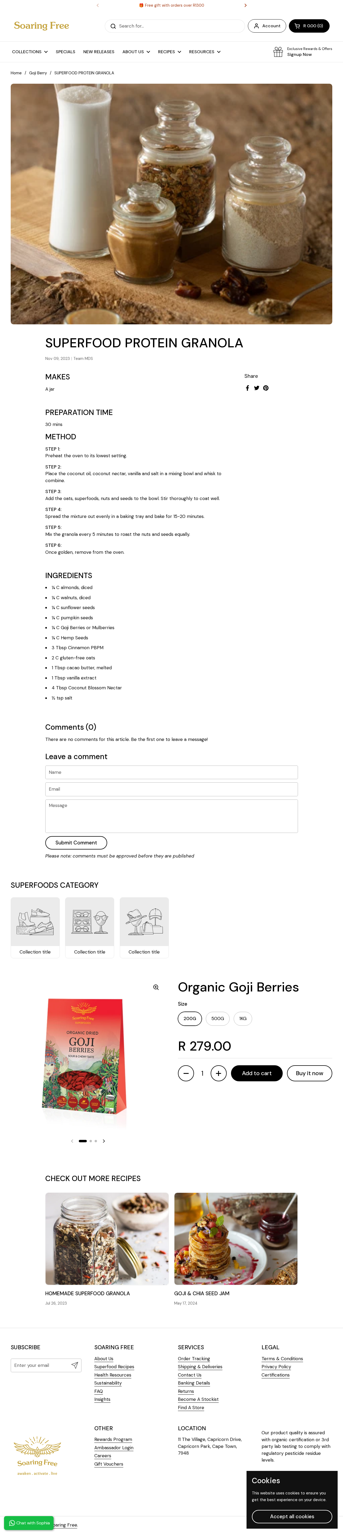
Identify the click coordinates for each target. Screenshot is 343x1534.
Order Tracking (194, 1359)
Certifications (276, 1375)
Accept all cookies (292, 1516)
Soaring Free (63, 1525)
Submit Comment (76, 842)
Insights (102, 1399)
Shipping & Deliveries (200, 1367)
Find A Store (191, 1407)
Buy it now (309, 1073)
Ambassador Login (113, 1448)
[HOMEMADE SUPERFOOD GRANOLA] (107, 1239)
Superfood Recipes (114, 1367)
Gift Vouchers (108, 1464)
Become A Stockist (198, 1399)
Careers (102, 1456)
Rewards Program (113, 1439)
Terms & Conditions (282, 1359)
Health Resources (112, 1375)
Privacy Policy (276, 1367)
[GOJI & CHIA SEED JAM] (236, 1239)
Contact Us (190, 1375)
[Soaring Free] (41, 26)
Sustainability (108, 1383)
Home (16, 73)
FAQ (98, 1391)
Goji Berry (38, 73)
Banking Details (194, 1383)
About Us (103, 1359)
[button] (309, 26)
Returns (186, 1391)
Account (271, 26)
